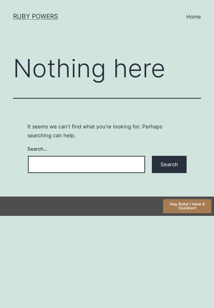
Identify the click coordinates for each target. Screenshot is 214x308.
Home (193, 17)
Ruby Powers (35, 16)
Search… (37, 149)
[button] (26, 206)
